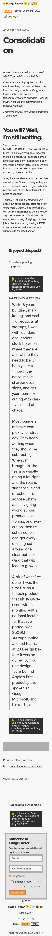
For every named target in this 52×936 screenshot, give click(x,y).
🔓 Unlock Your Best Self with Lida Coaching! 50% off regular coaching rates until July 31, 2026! (25, 284)
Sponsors (28, 10)
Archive (8, 10)
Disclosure (25, 913)
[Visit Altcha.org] (38, 882)
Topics (17, 10)
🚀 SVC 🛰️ (10, 17)
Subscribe (17, 892)
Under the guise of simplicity (26, 766)
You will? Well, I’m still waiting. (22, 133)
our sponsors (32, 805)
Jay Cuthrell (8, 30)
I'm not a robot (23, 881)
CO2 (37, 10)
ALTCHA (37, 887)
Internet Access (23, 760)
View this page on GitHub (15, 779)
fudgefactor (18, 876)
